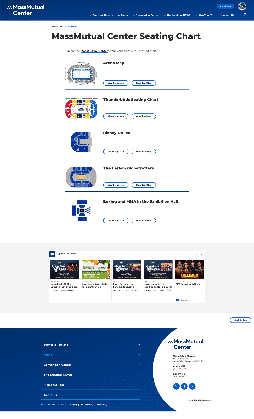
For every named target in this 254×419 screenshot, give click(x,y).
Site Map (73, 405)
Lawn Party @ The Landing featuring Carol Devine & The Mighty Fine (158, 285)
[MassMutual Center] (25, 10)
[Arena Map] (81, 73)
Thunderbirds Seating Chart (130, 99)
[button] (245, 15)
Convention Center (147, 15)
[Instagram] (192, 386)
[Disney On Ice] (81, 142)
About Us (228, 15)
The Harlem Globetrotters (128, 168)
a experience (201, 400)
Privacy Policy (86, 405)
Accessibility (101, 405)
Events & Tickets (102, 15)
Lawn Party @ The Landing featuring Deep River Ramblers (64, 285)
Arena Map (113, 63)
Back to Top (240, 320)
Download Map (143, 83)
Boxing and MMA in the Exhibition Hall (140, 201)
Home (54, 27)
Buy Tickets (225, 6)
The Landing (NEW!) (178, 15)
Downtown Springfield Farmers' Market (94, 285)
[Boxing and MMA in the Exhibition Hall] (81, 211)
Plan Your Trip (206, 15)
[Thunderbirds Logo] (242, 6)
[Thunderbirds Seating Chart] (81, 108)
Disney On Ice (116, 133)
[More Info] (64, 269)
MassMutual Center (94, 51)
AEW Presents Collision (188, 284)
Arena (124, 15)
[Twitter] (176, 386)
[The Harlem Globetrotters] (81, 177)
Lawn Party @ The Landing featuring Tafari (123, 285)
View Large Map (116, 83)
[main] (127, 175)
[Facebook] (184, 386)
